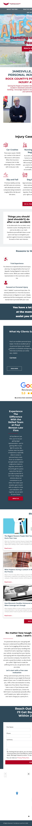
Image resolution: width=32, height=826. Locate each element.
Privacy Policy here (23, 758)
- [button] (5, 776)
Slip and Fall (12, 179)
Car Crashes (12, 149)
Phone (9, 733)
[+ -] (17, 795)
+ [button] (5, 774)
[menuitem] (13, 9)
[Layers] (29, 774)
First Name (10, 727)
